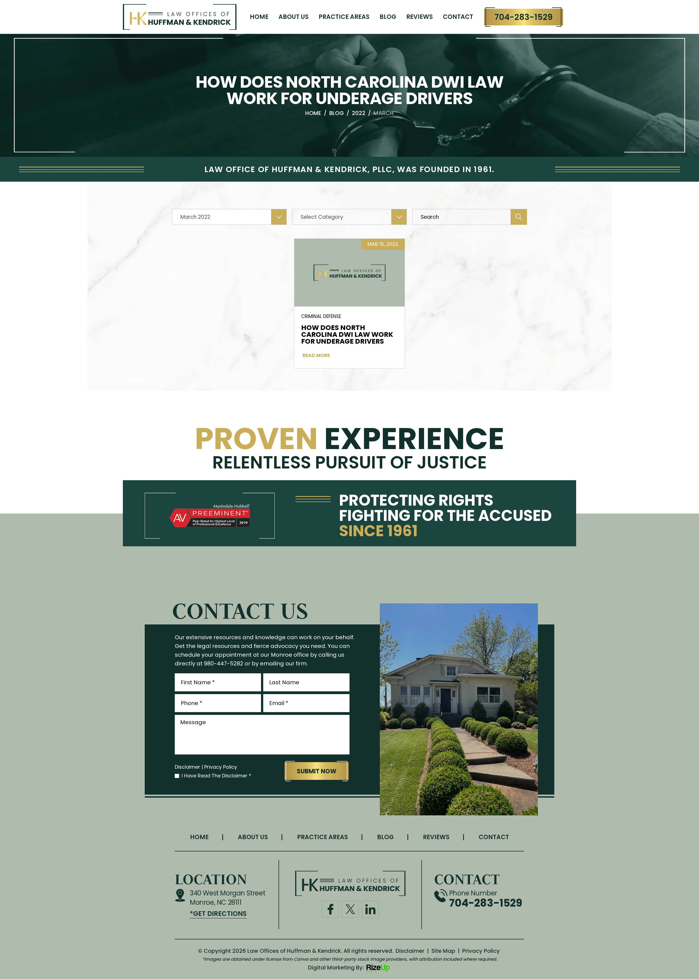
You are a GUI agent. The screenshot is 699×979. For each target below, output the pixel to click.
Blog (388, 16)
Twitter (350, 909)
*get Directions (218, 913)
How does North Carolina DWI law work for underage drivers (347, 334)
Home (259, 16)
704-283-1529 (523, 17)
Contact (458, 16)
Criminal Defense (321, 316)
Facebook (330, 909)
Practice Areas (344, 16)
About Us (294, 16)
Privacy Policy (220, 767)
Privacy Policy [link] (481, 951)
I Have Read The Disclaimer (216, 775)
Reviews (419, 16)
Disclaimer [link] (410, 951)
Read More (316, 355)
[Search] (519, 217)
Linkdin (370, 909)
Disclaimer (187, 767)
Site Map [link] (443, 951)
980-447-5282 (223, 663)
